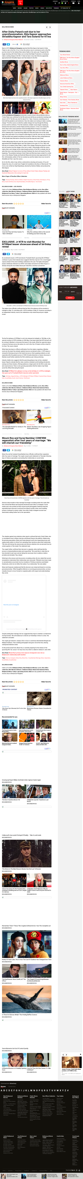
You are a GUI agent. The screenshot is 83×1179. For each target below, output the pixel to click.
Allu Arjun (59, 1104)
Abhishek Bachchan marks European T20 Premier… (26, 731)
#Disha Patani (45, 61)
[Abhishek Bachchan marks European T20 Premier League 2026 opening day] (63, 130)
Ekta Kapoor (43, 179)
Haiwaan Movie (6, 1107)
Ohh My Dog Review (22, 1109)
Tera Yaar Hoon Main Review (22, 1115)
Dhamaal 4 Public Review (35, 1106)
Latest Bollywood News (66, 78)
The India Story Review (22, 1117)
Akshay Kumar (60, 1098)
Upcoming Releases (7, 1150)
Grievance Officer (43, 1170)
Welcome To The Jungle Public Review (35, 1108)
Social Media (8, 378)
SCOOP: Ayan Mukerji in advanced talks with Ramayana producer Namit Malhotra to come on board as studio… (74, 158)
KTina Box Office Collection (18, 176)
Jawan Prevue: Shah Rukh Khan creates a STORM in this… (71, 1070)
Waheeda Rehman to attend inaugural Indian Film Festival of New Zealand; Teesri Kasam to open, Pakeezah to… (74, 143)
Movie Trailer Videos (34, 1142)
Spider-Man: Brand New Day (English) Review (23, 1113)
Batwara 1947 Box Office (48, 1113)
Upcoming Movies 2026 (27, 193)
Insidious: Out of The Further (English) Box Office (49, 1107)
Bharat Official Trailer (61, 1151)
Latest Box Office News (8, 1142)
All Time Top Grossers (75, 1105)
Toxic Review (20, 1099)
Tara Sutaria (39, 181)
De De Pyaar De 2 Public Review (35, 1120)
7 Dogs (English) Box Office (48, 1099)
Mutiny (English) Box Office (48, 1103)
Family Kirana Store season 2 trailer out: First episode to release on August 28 (74, 134)
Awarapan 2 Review (22, 1107)
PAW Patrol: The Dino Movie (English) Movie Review (69, 58)
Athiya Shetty (63, 97)
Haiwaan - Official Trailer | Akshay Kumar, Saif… (48, 1148)
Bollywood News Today (9, 389)
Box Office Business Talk (8, 1145)
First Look (20, 1145)
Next (49, 107)
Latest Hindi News (60, 1138)
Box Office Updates (7, 1144)
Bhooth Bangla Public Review (34, 1111)
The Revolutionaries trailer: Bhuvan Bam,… (9, 731)
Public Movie (34, 1096)
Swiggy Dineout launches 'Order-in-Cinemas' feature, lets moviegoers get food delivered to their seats (74, 150)
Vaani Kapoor (59, 1105)
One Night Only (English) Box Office (49, 1102)
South (13, 378)
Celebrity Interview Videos (35, 1141)
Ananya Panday (10, 179)
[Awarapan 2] (43, 108)
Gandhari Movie (64, 62)
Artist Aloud (59, 1144)
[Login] (79, 3)
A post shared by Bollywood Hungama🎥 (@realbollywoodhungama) (24, 629)
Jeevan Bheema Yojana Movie (8, 1106)
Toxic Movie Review (65, 54)
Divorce (8, 658)
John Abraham (60, 1110)
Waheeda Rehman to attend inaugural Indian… (9, 744)
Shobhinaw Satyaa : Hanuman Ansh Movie (69, 109)
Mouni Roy (19, 658)
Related (62, 191)
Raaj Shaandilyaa (21, 181)
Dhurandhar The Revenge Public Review (35, 1113)
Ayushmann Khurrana (61, 1111)
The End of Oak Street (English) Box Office (47, 1115)
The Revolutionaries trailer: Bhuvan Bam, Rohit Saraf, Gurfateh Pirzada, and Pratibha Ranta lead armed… (74, 121)
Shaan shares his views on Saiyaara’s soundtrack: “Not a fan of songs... (75, 205)
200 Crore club (74, 1113)
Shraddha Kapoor (30, 181)
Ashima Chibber (19, 179)
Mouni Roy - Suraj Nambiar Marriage (31, 658)
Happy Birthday (15, 376)
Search (70, 297)
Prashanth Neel (43, 376)
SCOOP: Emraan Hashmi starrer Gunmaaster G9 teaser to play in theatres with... (63, 241)
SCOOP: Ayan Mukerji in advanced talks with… (42, 744)
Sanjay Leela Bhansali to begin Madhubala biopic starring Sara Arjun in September (75, 276)
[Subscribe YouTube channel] (68, 3)
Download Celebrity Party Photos (75, 1149)
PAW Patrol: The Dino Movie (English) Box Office (69, 71)
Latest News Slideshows (8, 1148)
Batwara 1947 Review (22, 1103)
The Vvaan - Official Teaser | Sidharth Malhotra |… (48, 1145)
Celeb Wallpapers (21, 1142)
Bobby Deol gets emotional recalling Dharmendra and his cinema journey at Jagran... (64, 223)
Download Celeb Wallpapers (74, 1143)
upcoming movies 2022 (25, 389)
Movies (3, 1086)
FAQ (51, 1170)
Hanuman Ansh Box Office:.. (67, 83)
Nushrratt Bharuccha (10, 181)
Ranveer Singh (60, 1101)
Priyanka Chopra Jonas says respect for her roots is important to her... (75, 258)
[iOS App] (79, 1170)
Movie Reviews (6, 1151)
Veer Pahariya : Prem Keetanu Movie (69, 99)
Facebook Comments (8, 208)
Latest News (70, 191)
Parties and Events (21, 1140)
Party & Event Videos (34, 1144)
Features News (64, 81)
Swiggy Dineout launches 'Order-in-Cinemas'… (26, 744)
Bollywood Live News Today (10, 193)
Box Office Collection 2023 (74, 1118)
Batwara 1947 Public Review (34, 1102)
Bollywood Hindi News (8, 1153)
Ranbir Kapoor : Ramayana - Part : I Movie (69, 93)
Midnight (25, 376)
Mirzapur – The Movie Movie (9, 1103)
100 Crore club (74, 1110)
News (12, 10)
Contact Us (34, 1170)
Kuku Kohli (62, 102)
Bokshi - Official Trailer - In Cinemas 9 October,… (48, 1143)
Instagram (13, 658)
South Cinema (19, 378)
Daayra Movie (6, 1112)
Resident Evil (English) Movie (9, 1110)
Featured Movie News (8, 1141)
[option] (72, 1065)
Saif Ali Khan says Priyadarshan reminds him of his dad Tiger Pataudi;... (64, 276)
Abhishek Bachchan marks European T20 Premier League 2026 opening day (74, 128)
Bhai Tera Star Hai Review (23, 1110)
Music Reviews (60, 1150)
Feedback (26, 1170)
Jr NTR (21, 376)
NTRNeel (36, 376)
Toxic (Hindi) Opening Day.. (67, 86)
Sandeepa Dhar (64, 105)
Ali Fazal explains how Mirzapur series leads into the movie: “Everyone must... (63, 205)
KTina (48, 179)
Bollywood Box (75, 1096)
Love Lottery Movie (7, 1109)
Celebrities (12, 1086)
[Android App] (76, 1170)
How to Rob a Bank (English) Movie (69, 65)
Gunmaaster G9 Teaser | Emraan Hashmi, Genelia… (48, 1150)
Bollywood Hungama (5, 10)
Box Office (49, 1096)
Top (60, 1096)
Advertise (10, 1170)
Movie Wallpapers (21, 1147)
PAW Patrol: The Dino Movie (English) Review (22, 1102)
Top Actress (75, 1116)
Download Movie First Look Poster (75, 1153)
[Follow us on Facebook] (59, 3)
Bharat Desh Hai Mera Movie (9, 1113)
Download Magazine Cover (74, 1156)
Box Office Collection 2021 (74, 1126)
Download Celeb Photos (75, 1141)
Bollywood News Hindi (29, 191)
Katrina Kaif (59, 1099)
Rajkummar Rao (60, 1114)
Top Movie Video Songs (35, 1140)
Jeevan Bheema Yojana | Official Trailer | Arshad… (48, 1141)
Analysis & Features (74, 1103)
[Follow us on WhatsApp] (62, 3)
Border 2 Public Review (35, 1117)
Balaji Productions (28, 179)
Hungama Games (60, 1145)
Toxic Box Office (64, 68)
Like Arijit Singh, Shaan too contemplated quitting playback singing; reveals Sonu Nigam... (74, 223)
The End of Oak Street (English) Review (22, 1106)
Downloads (75, 1136)
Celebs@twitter (60, 1141)
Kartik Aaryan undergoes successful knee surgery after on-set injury (63, 258)
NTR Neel (30, 376)
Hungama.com (60, 1142)
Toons (19, 1148)
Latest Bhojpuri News (61, 1139)
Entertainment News (42, 191)
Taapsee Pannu (64, 89)
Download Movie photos (75, 1147)
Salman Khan (59, 1108)
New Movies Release (15, 191)
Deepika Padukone (61, 1102)
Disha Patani (36, 179)
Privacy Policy (18, 1170)
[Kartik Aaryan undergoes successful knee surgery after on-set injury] (64, 251)
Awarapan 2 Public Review (34, 1104)
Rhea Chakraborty (72, 102)
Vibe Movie (5, 1115)
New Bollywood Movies (30, 189)
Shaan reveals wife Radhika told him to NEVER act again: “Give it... (75, 240)
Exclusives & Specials (34, 1145)
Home (4, 1170)
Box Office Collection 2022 (74, 1122)
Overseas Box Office (75, 1108)
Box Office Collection (74, 1100)
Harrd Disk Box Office (47, 1105)
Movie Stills (20, 1144)
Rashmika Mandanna (61, 1107)
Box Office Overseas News (9, 1147)
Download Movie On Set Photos (75, 1160)
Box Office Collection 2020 (74, 1129)
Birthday (8, 376)
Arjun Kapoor (73, 89)
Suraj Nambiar (12, 660)
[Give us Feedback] (73, 3)
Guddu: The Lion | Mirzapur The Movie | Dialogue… (48, 1153)
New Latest (33, 1136)
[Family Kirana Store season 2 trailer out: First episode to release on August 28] (63, 137)
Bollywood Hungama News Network (13, 39)
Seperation (47, 658)
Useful (60, 1136)
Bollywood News (18, 189)
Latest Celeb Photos (22, 1141)
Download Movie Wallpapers (74, 1163)
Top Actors (74, 1114)
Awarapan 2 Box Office (47, 1111)
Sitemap (58, 1147)
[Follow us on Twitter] (65, 3)
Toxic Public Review (34, 1099)
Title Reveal (27, 378)
